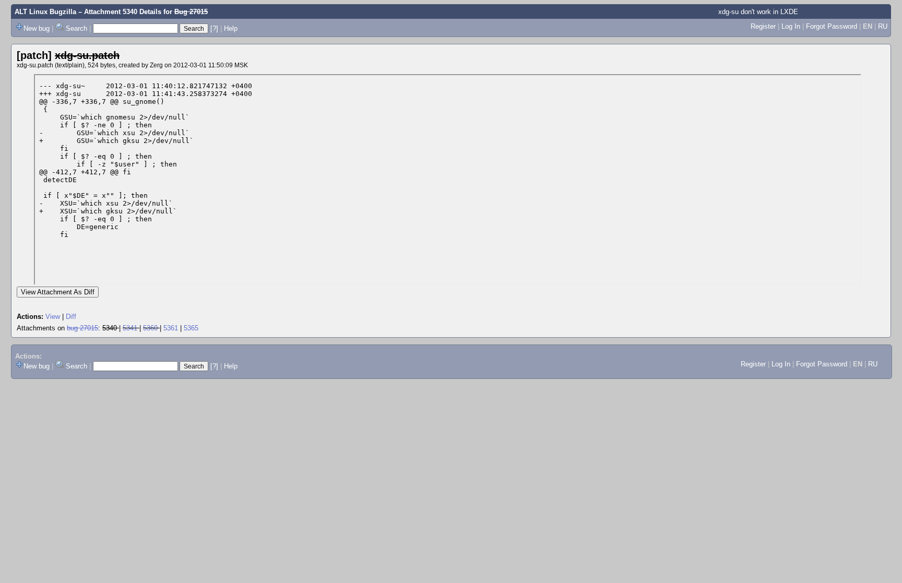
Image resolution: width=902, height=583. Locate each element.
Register (763, 26)
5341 (130, 328)
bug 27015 (82, 328)
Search (76, 28)
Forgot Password (831, 26)
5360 (150, 328)
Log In (790, 26)
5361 (170, 328)
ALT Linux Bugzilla (45, 12)
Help (231, 28)
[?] (214, 28)
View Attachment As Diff (57, 292)
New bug (36, 28)
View (52, 316)
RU (882, 26)
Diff (71, 316)
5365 (191, 328)
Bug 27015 (191, 12)
